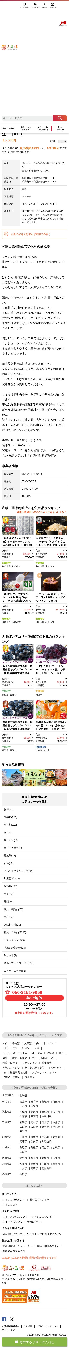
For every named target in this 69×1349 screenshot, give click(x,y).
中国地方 (40, 691)
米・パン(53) (11, 840)
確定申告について (12, 1234)
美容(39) (8, 916)
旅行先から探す (8, 128)
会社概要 (28, 1326)
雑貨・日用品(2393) (15, 932)
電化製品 (29, 1077)
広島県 (56, 1147)
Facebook (4, 1319)
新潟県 (23, 1122)
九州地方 (6, 1163)
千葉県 (23, 1116)
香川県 (34, 1157)
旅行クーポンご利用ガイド (43, 128)
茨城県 (23, 1111)
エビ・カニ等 (10, 1048)
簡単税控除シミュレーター (17, 1246)
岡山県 (39, 694)
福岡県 (23, 1164)
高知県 (56, 1157)
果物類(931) (10, 817)
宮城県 (45, 1101)
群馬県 (45, 1111)
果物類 (16, 1043)
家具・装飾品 (19, 1058)
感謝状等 (46, 1062)
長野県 (5, 694)
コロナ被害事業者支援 (15, 1072)
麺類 (5, 1058)
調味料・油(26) (12, 924)
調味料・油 (47, 1058)
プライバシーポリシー (47, 1326)
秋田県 (56, 1101)
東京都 (34, 1116)
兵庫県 (23, 1141)
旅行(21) (8, 809)
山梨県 (23, 1126)
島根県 (34, 1147)
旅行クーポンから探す (26, 128)
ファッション (29, 1062)
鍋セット (56, 1067)
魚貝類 (28, 1043)
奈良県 (34, 1141)
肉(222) (8, 832)
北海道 (39, 750)
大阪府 (56, 1137)
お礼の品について (42, 1216)
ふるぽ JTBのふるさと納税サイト (11, 60)
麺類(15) (8, 901)
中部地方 (6, 691)
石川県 (45, 1122)
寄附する (53, 7)
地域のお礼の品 (11, 1067)
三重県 (23, 1137)
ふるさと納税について (15, 1216)
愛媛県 (45, 1157)
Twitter (12, 1319)
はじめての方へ (25, 7)
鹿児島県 (46, 1168)
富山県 (34, 1122)
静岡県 (56, 1126)
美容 (34, 1058)
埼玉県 (56, 1111)
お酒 (36, 1048)
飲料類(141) (10, 886)
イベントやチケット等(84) (18, 870)
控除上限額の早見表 (48, 1246)
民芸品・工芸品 (11, 1077)
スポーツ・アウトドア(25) (18, 962)
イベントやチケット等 (15, 1053)
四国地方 (6, 1157)
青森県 (23, 1101)
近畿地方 (6, 563)
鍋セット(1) (10, 955)
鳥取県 (23, 1147)
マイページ (45, 7)
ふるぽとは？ (10, 1204)
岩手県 (34, 1101)
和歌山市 (16, 566)
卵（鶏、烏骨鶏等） (36, 1067)
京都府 (45, 1137)
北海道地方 (41, 747)
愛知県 (23, 1131)
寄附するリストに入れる (36, 1342)
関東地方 (6, 1111)
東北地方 (6, 1101)
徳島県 (23, 1157)
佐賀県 (34, 1164)
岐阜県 (45, 1126)
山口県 (23, 1151)
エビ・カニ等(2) (13, 847)
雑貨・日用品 (10, 1062)
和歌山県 (6, 566)
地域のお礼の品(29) (15, 947)
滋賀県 (34, 1137)
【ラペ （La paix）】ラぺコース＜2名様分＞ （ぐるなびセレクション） (50, 597)
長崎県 (45, 1164)
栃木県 (34, 1111)
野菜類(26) (10, 855)
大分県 (23, 1168)
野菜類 (26, 1048)
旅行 (5, 1043)
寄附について (34, 1221)
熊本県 (56, 1164)
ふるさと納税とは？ (14, 1199)
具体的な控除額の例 (14, 1251)
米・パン (48, 1043)
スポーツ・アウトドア (44, 1072)
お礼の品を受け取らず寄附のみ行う (31, 234)
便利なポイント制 (39, 1199)
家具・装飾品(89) (13, 909)
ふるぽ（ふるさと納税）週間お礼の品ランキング (29, 1257)
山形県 (23, 1105)
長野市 (13, 694)
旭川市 (46, 750)
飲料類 (50, 1053)
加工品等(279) (12, 878)
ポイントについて (12, 1221)
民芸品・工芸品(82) (15, 970)
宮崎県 (34, 1168)
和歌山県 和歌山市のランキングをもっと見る (40, 512)
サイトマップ (8, 1329)
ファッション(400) (14, 939)
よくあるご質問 (36, 7)
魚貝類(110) (10, 824)
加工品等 (37, 1053)
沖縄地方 (6, 1174)
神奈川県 (46, 1116)
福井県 (56, 1122)
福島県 (34, 1105)
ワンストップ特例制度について (44, 1234)
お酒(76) (8, 863)
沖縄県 (23, 1174)
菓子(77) (8, 893)
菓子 (61, 1053)
